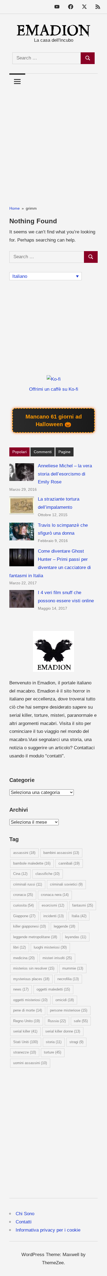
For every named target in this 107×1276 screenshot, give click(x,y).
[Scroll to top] (97, 1266)
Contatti (24, 1221)
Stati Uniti (25, 1042)
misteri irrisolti (57, 958)
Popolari (19, 452)
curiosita (23, 905)
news (21, 989)
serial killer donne (62, 1031)
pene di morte (27, 1010)
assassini (24, 853)
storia (53, 1042)
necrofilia (68, 979)
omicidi (64, 1000)
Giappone (24, 916)
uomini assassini (30, 1063)
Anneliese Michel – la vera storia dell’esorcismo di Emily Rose (65, 474)
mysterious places (31, 979)
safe (81, 1021)
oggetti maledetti (53, 989)
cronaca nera (55, 895)
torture (52, 1052)
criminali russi (27, 884)
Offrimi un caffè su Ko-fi (53, 389)
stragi (76, 1042)
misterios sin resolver (33, 968)
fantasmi (82, 905)
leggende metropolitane (35, 937)
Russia (57, 1021)
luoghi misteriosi (50, 947)
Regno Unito (26, 1021)
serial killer (25, 1031)
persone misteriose (68, 1010)
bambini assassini (61, 853)
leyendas (75, 937)
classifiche (47, 874)
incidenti (53, 916)
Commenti (43, 452)
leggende (64, 926)
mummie (72, 968)
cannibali (69, 863)
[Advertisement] (53, 142)
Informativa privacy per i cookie (48, 1230)
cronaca (23, 895)
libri (19, 947)
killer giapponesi (29, 926)
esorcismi (53, 905)
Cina (20, 874)
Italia (79, 916)
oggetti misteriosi (30, 1000)
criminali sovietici (66, 884)
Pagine (64, 452)
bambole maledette (31, 863)
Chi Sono (25, 1213)
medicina (24, 958)
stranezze (24, 1052)
